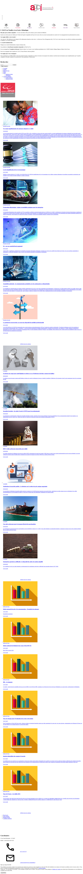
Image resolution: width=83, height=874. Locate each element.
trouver (14, 64)
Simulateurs (8, 75)
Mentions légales (6, 817)
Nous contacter (6, 816)
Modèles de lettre (9, 74)
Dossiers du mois (9, 78)
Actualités (5, 68)
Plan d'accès (5, 815)
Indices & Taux (6, 70)
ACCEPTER (3, 872)
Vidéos (4, 71)
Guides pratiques (9, 77)
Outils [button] (4, 73)
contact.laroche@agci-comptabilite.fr (27, 862)
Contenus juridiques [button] (7, 76)
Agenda (4, 69)
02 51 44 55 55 (23, 851)
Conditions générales (7, 818)
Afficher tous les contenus (25, 343)
